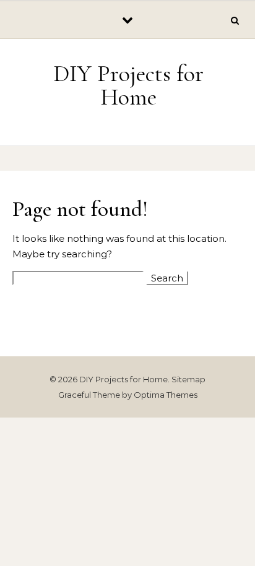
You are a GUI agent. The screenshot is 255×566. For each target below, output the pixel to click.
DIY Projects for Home (128, 85)
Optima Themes (165, 395)
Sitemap (188, 379)
